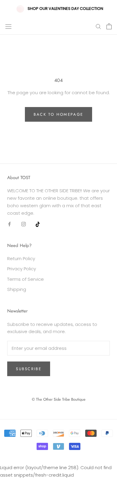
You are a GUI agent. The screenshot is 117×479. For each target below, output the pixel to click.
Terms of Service (25, 279)
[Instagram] (23, 224)
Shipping (16, 289)
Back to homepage (58, 114)
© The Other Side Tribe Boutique (59, 399)
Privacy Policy (21, 269)
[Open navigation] (8, 26)
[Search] (98, 26)
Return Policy (21, 258)
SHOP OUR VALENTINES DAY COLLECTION (65, 8)
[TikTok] (37, 224)
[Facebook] (9, 224)
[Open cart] (109, 26)
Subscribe (28, 369)
